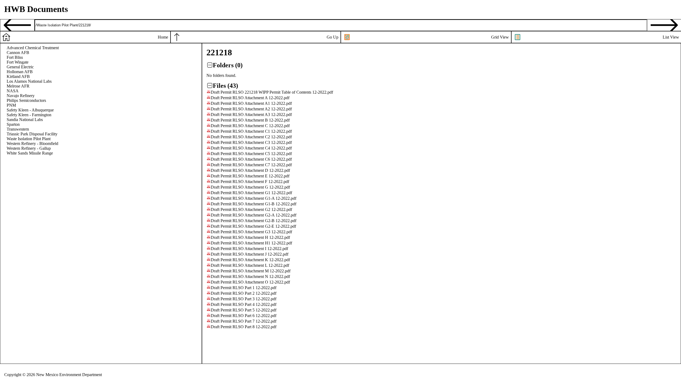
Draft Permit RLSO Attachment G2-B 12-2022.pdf (253, 220)
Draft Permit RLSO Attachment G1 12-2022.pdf (251, 192)
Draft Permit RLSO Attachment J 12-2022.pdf (249, 254)
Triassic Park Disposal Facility (32, 134)
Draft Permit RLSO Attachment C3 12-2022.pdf (251, 142)
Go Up (332, 37)
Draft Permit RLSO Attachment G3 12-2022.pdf (251, 232)
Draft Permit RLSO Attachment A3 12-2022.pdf (251, 114)
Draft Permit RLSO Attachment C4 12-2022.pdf (251, 148)
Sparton (13, 124)
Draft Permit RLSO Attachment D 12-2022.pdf (250, 170)
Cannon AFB (18, 52)
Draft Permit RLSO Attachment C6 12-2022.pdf (251, 159)
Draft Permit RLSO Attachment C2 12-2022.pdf (251, 137)
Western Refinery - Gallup (29, 148)
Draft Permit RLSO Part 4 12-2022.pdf (243, 304)
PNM (11, 105)
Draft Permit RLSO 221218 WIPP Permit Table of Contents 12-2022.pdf (272, 92)
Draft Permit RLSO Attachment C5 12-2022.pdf (251, 153)
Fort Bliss (15, 57)
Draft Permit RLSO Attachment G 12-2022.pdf (250, 187)
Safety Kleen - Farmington (29, 115)
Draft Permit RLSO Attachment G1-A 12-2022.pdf (253, 198)
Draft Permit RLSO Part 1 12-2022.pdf (243, 287)
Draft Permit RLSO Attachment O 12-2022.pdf (250, 282)
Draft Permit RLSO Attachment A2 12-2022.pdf (251, 109)
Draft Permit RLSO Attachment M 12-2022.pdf (250, 271)
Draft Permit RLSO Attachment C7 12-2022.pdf (251, 165)
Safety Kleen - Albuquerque (30, 110)
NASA (13, 91)
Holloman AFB (20, 71)
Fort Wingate (17, 62)
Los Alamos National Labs (29, 81)
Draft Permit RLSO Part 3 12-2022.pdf (243, 299)
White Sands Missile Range (30, 153)
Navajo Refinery (21, 95)
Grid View (500, 37)
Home (163, 37)
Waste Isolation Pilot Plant (29, 138)
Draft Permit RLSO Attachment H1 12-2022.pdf (251, 243)
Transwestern (18, 129)
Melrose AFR (18, 86)
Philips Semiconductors (26, 100)
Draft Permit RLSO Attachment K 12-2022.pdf (250, 259)
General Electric (20, 67)
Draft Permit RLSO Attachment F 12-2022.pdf (250, 181)
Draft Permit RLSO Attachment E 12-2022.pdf (250, 176)
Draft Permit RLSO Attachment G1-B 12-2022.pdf (253, 204)
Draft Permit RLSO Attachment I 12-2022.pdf (249, 248)
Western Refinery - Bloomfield (32, 143)
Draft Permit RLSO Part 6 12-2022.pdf (243, 315)
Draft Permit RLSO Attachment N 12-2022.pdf (250, 276)
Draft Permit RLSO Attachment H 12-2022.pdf (250, 237)
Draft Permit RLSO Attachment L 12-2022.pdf (250, 265)
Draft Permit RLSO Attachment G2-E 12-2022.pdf (253, 226)
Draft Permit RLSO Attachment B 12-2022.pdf (250, 120)
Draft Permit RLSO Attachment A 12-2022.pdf (250, 97)
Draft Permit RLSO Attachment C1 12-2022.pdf (251, 131)
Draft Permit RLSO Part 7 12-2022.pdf (243, 321)
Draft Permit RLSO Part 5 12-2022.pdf (243, 310)
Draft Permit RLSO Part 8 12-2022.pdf (243, 326)
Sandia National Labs (25, 119)
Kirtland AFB (18, 76)
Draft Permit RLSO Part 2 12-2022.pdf (243, 293)
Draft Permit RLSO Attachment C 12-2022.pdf (250, 125)
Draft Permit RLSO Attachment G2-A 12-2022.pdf (253, 215)
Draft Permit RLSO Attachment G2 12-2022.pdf (251, 209)
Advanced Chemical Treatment (33, 47)
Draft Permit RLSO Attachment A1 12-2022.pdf (251, 103)
